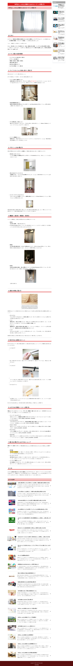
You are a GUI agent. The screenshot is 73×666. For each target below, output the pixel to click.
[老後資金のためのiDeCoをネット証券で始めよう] (12, 568)
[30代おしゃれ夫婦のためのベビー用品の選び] (12, 612)
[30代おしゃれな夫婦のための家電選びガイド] (12, 648)
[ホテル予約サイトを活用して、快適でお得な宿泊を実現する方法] (12, 495)
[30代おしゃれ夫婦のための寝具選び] (12, 639)
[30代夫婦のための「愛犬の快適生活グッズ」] (12, 595)
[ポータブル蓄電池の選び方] (11, 559)
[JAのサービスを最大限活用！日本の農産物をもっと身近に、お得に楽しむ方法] (12, 522)
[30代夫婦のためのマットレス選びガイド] (12, 630)
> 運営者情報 (36, 664)
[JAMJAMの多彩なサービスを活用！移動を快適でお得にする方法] (12, 504)
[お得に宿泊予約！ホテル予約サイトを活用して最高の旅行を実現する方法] (12, 487)
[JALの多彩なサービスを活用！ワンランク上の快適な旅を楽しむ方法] (12, 513)
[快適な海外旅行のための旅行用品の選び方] (12, 586)
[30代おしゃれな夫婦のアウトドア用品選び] (12, 621)
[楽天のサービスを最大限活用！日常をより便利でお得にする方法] (12, 532)
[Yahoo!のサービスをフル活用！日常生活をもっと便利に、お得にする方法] (12, 540)
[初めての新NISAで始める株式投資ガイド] (12, 577)
